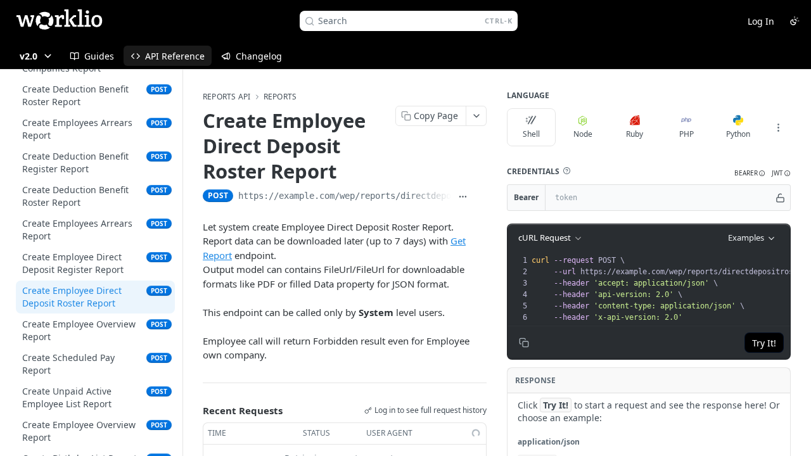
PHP (686, 134)
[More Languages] (778, 127)
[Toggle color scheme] (794, 21)
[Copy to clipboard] (480, 197)
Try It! (764, 343)
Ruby (634, 134)
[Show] (780, 197)
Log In (761, 21)
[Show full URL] (462, 197)
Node (582, 134)
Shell (531, 134)
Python (738, 134)
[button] (566, 171)
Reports (280, 97)
